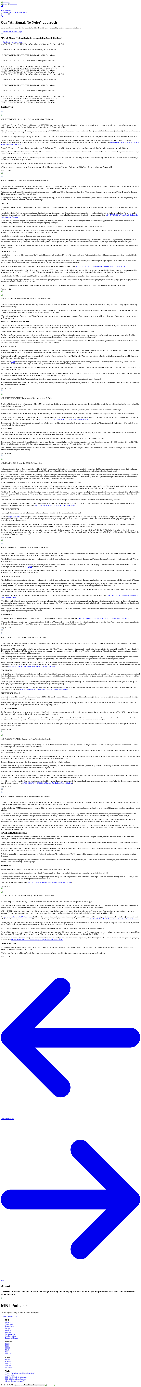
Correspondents (10, 1334)
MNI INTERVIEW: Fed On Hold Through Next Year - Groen (49, 882)
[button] (70, 4)
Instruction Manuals (11, 1338)
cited (13, 362)
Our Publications (10, 1336)
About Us (10, 12)
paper (30, 567)
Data (6, 1352)
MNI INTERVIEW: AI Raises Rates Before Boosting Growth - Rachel (103, 618)
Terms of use (9, 1324)
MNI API (8, 1354)
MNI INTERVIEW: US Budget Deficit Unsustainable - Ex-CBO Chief (100, 266)
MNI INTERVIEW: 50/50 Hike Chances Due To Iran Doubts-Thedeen (63, 419)
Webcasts (8, 1365)
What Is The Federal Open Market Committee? (20, 1373)
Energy (7, 1344)
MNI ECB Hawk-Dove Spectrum (15, 1379)
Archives (8, 1330)
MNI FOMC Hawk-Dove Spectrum (16, 1377)
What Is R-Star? (10, 1375)
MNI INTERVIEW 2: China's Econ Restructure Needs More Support (44, 689)
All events (8, 1367)
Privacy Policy (9, 1326)
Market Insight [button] (6, 10)
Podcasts (8, 1361)
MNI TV (8, 1363)
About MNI (9, 1322)
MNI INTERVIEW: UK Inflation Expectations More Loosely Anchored (114, 919)
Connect (4, 12)
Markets (7, 1348)
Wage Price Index (14, 517)
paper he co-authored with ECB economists (18, 917)
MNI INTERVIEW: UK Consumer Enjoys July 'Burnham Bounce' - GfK (37, 940)
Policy (7, 1346)
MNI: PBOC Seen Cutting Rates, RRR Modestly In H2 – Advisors (31, 666)
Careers (24, 12)
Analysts (8, 1332)
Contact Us (17, 12)
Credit (7, 1350)
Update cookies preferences (35, 1385)
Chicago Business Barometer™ (15, 1381)
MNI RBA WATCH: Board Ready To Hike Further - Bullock (56, 505)
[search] (2, 6)
